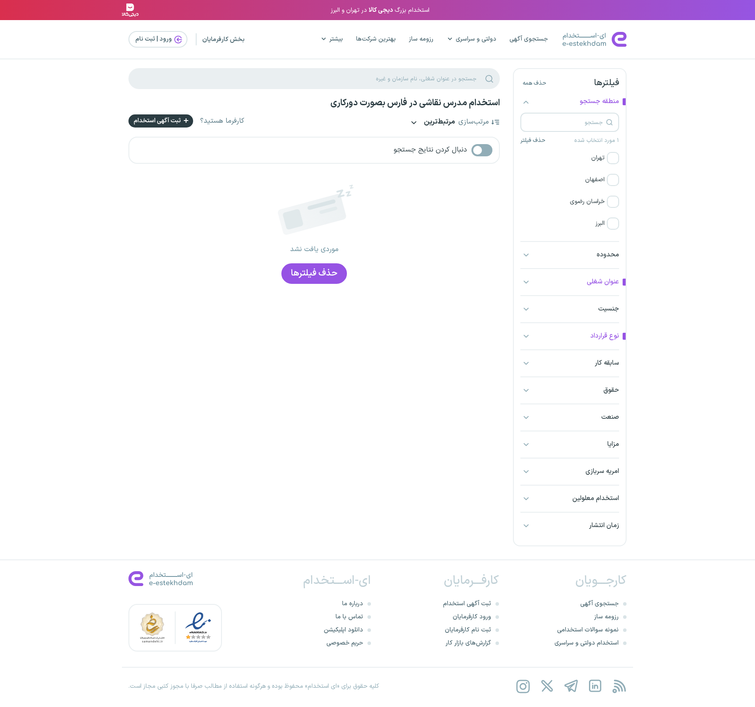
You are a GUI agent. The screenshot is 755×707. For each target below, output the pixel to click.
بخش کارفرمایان (223, 39)
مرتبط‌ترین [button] (439, 122)
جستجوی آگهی (528, 39)
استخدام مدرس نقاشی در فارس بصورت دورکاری (415, 103)
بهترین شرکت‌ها (376, 39)
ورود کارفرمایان (472, 616)
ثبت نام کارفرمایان (468, 630)
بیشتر (336, 39)
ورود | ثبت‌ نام (154, 39)
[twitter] (546, 686)
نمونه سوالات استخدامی (588, 630)
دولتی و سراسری (476, 39)
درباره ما (352, 603)
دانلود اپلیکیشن (343, 630)
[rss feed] (619, 686)
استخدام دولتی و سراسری (586, 643)
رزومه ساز (421, 39)
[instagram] (522, 686)
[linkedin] (595, 686)
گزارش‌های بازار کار (468, 643)
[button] (569, 158)
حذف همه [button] (534, 83)
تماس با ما (349, 616)
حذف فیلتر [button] (532, 140)
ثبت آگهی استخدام (158, 120)
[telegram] (570, 686)
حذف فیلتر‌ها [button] (314, 273)
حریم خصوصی (344, 643)
